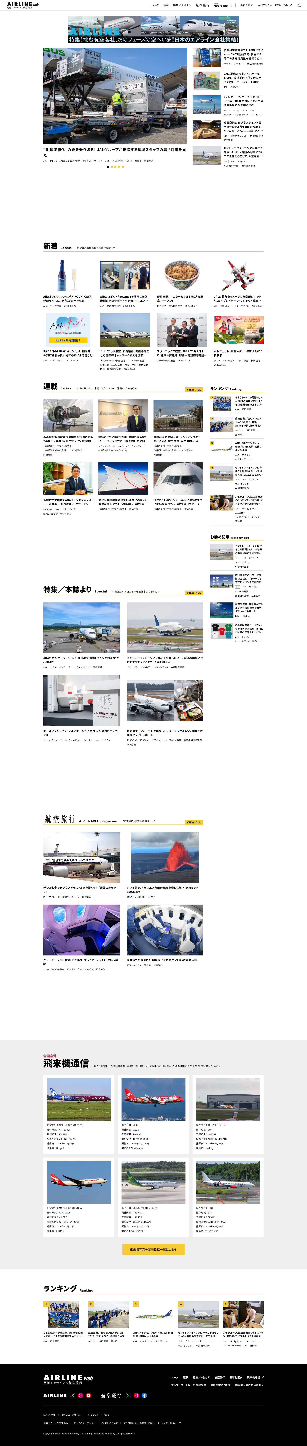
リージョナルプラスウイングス (127, 446)
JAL (45, 160)
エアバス (156, 740)
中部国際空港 (248, 166)
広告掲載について (221, 1385)
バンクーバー (65, 667)
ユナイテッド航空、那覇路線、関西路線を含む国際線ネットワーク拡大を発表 (124, 353)
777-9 (236, 110)
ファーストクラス (103, 740)
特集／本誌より (182, 5)
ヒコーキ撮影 (241, 591)
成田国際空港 (256, 136)
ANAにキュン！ (57, 360)
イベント (239, 430)
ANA (252, 110)
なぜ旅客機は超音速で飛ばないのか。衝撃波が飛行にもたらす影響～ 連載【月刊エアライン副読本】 (122, 502)
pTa (237, 637)
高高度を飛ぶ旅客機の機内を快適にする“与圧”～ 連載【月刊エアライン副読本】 (68, 439)
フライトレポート (82, 667)
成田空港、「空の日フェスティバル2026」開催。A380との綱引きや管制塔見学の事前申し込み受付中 (248, 422)
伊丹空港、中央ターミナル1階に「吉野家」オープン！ (180, 298)
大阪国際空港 (175, 305)
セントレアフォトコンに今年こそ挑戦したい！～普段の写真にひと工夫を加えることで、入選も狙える (243, 152)
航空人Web (49, 1414)
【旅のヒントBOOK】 (136, 896)
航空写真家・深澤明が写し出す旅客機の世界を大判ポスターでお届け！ (249, 607)
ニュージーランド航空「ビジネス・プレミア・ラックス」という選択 (80, 962)
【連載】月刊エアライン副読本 (57, 446)
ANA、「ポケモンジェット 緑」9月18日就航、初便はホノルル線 (248, 446)
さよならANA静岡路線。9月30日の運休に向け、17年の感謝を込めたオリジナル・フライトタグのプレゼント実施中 (249, 401)
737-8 (227, 110)
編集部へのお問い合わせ (249, 1385)
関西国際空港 (114, 305)
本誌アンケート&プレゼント (273, 5)
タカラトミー (226, 305)
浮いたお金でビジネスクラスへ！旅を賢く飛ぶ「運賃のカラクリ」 (79, 890)
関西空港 (255, 360)
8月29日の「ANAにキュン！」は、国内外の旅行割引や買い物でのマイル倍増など (68, 353)
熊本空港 (131, 744)
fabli (237, 616)
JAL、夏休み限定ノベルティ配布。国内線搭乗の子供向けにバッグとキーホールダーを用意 (243, 78)
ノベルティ (235, 87)
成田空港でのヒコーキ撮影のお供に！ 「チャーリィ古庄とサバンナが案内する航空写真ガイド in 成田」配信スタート (249, 578)
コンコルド (87, 740)
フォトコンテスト (231, 166)
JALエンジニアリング (70, 160)
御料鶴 (238, 521)
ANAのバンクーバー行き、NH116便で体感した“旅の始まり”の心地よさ (81, 660)
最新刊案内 (246, 5)
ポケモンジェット (243, 459)
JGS (107, 160)
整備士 (138, 160)
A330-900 (132, 740)
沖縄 (134, 364)
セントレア (242, 161)
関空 (102, 368)
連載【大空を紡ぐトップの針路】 (113, 450)
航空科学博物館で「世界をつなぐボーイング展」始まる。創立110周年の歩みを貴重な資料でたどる (243, 54)
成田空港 (228, 140)
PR (232, 161)
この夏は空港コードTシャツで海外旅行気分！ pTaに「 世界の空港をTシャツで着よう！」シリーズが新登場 (249, 628)
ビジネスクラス (134, 965)
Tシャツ (245, 637)
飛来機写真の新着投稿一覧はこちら (153, 1249)
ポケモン (246, 454)
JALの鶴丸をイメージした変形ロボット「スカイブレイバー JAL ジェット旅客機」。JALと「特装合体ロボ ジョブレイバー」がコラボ (238, 299)
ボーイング (239, 63)
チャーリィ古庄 (250, 586)
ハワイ (152, 896)
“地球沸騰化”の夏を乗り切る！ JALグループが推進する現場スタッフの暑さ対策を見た (114, 152)
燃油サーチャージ (71, 896)
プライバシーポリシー (85, 1423)
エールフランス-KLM (70, 740)
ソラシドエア (104, 446)
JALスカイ (240, 512)
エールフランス (50, 740)
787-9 (244, 110)
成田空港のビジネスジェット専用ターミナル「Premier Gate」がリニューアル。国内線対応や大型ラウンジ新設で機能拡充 (243, 127)
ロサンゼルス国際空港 (111, 364)
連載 (166, 5)
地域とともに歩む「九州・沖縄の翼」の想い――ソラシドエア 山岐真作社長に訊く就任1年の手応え (122, 439)
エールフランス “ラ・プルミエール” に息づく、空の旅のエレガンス (80, 733)
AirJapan (48, 509)
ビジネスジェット (239, 136)
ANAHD (227, 114)
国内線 (147, 965)
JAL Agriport (248, 508)
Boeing (227, 63)
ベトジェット (228, 360)
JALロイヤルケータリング (247, 517)
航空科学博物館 (255, 63)
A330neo (144, 740)
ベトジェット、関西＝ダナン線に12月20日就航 (238, 353)
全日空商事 (55, 305)
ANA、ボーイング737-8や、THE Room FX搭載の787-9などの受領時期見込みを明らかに (243, 101)
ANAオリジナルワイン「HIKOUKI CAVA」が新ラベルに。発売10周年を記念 (68, 298)
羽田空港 (148, 160)
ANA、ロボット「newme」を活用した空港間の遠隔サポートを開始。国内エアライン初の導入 (124, 299)
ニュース (154, 5)
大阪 (127, 364)
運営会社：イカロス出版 (55, 1423)
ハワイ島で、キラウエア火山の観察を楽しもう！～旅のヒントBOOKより (163, 890)
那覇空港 (143, 364)
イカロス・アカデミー (72, 1414)
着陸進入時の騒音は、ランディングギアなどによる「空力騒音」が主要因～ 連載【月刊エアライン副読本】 (177, 439)
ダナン (217, 360)
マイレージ (54, 896)
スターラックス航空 (166, 360)
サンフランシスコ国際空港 (112, 360)
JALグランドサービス (93, 160)
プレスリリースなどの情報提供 (188, 1385)
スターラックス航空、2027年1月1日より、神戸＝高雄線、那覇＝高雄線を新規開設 (180, 353)
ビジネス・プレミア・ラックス (80, 969)
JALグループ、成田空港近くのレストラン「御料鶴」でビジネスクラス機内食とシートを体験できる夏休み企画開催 (249, 500)
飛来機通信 (253, 1377)
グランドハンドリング (122, 160)
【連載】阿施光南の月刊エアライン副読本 (63, 450)
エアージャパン (69, 509)
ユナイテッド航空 (136, 360)
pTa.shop (93, 1414)
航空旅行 (86, 896)
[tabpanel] (115, 105)
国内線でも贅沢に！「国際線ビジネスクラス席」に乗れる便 (162, 960)
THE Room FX (241, 114)
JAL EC (53, 160)
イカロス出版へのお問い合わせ (139, 1423)
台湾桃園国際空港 (193, 740)
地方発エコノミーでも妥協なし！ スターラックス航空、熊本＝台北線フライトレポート (165, 733)
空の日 (238, 434)
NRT (226, 136)
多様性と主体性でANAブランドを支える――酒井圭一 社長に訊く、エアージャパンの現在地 (67, 502)
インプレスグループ (171, 1423)
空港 (254, 641)
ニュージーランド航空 (53, 969)
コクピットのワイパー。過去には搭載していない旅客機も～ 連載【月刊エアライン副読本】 (178, 502)
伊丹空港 (161, 305)
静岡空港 (246, 409)
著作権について (109, 1423)
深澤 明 (246, 616)
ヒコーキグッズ (242, 305)
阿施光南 (47, 454)
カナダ (53, 667)
